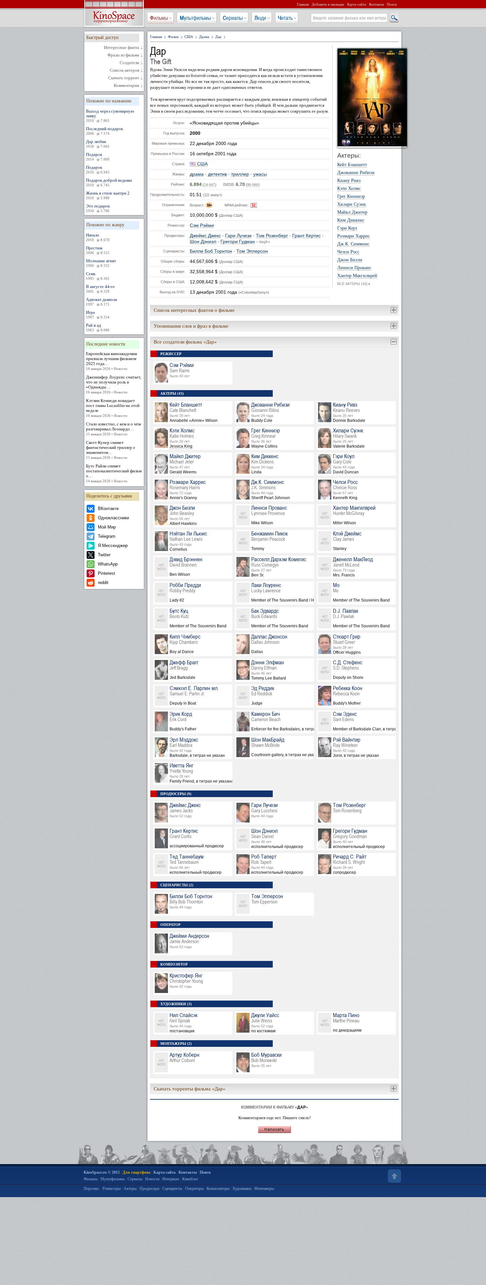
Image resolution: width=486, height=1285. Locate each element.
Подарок (97, 156)
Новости (152, 1179)
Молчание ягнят (101, 263)
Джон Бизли (349, 260)
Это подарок (98, 208)
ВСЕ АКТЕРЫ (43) (354, 284)
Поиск (392, 4)
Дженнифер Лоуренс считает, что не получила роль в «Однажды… (113, 384)
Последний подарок (104, 130)
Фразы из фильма (123, 55)
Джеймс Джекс (205, 235)
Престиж (97, 250)
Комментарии (126, 85)
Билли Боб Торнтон (211, 251)
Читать (285, 17)
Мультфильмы (195, 17)
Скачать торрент (123, 78)
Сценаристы (172, 1188)
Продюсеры (149, 1188)
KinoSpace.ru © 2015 (102, 1172)
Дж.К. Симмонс (353, 244)
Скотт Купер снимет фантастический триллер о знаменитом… (110, 449)
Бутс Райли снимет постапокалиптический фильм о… (114, 473)
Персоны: (92, 1188)
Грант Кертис (306, 235)
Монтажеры (264, 1188)
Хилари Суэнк (351, 204)
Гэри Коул (347, 228)
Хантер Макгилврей (357, 276)
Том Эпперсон (252, 251)
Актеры (130, 1188)
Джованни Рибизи (356, 172)
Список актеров (124, 70)
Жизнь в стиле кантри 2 (108, 195)
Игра (97, 314)
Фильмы (159, 17)
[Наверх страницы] (393, 1176)
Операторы (194, 1188)
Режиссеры (111, 1188)
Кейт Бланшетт (352, 165)
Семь (97, 275)
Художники (241, 1188)
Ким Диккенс (350, 220)
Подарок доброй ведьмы (109, 182)
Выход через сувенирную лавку (110, 116)
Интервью (170, 1179)
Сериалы (233, 17)
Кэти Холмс (349, 188)
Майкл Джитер (352, 212)
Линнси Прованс (354, 268)
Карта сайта (356, 4)
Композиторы (218, 1188)
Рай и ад (97, 327)
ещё (264, 241)
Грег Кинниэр (351, 196)
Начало (97, 237)
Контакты (376, 4)
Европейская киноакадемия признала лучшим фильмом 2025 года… (111, 361)
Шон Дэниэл (203, 241)
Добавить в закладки (328, 4)
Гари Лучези (238, 235)
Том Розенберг (272, 235)
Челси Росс (348, 252)
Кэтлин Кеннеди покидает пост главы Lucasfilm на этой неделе (113, 408)
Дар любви (97, 143)
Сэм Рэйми (202, 225)
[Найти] (394, 18)
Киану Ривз (349, 180)
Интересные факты (121, 47)
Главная (303, 4)
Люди (260, 17)
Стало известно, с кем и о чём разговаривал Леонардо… (113, 429)
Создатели (129, 62)
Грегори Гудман (238, 241)
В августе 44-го (100, 288)
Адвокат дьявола (101, 301)
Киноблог (190, 1179)
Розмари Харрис (353, 236)
